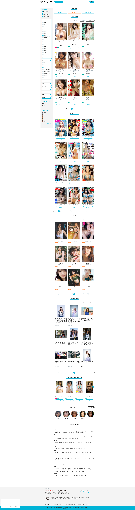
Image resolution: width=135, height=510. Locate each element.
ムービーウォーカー (80, 432)
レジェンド (65, 471)
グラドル (58, 468)
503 (66, 372)
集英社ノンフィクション (47, 75)
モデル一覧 (49, 123)
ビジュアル (44, 86)
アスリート (77, 471)
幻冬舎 (45, 33)
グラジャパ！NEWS (46, 16)
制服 (63, 448)
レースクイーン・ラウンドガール (62, 469)
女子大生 (87, 468)
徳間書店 (45, 46)
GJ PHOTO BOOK (73, 436)
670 (86, 372)
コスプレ (58, 448)
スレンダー (58, 452)
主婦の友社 (45, 37)
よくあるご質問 (79, 504)
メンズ (73, 475)
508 (80, 372)
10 (83, 211)
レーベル (43, 60)
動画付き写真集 (71, 442)
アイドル (65, 468)
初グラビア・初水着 (65, 475)
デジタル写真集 (46, 11)
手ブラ (57, 475)
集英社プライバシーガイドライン (52, 504)
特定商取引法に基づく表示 (63, 504)
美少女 (57, 458)
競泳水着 (69, 448)
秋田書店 (45, 22)
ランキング (43, 105)
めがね (75, 448)
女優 (70, 468)
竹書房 (60, 432)
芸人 (72, 471)
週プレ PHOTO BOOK (47, 62)
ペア (57, 464)
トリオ (61, 464)
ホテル (73, 464)
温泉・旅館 (79, 464)
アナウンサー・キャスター (76, 469)
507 (89, 294)
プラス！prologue (65, 442)
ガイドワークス (46, 24)
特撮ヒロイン (58, 471)
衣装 (43, 83)
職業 (43, 94)
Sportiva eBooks (75, 438)
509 (82, 372)
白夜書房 (45, 52)
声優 (81, 468)
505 (71, 372)
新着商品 (43, 103)
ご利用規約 (44, 504)
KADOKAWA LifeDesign (73, 431)
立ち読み (60, 48)
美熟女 (69, 458)
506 (86, 294)
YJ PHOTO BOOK (66, 436)
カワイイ (83, 458)
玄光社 (79, 431)
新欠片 (45, 48)
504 (69, 372)
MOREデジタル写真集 (47, 69)
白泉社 (45, 50)
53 (90, 211)
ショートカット (77, 452)
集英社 (45, 35)
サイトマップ (90, 504)
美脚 (84, 452)
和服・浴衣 (81, 448)
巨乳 (64, 452)
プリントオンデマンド (87, 442)
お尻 (70, 452)
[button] (93, 386)
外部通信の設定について (72, 504)
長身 (89, 452)
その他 (43, 97)
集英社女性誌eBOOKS (47, 73)
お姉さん (63, 458)
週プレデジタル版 (46, 13)
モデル (76, 468)
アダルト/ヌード (84, 471)
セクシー (90, 458)
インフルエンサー (87, 469)
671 (89, 372)
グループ (67, 464)
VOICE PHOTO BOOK (79, 442)
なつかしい (76, 458)
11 (82, 294)
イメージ (43, 89)
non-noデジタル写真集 (47, 71)
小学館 (45, 39)
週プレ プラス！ (46, 14)
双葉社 (75, 432)
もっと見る (91, 407)
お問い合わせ (85, 504)
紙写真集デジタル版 (58, 442)
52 (87, 211)
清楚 (57, 459)
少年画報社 (56, 432)
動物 (78, 475)
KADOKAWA (66, 431)
